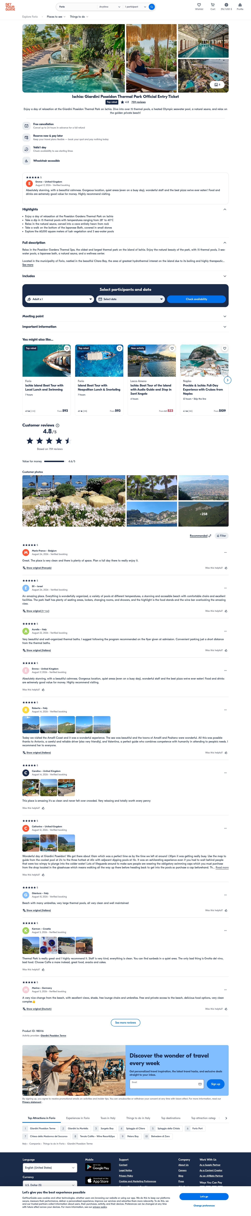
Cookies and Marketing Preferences (137, 1181)
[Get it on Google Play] (98, 1167)
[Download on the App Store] (98, 1181)
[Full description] (225, 243)
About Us (183, 1164)
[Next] (227, 380)
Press (181, 1181)
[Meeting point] (225, 316)
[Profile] (240, 5)
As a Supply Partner (210, 1164)
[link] (46, 380)
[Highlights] (225, 209)
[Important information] (225, 327)
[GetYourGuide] (10, 6)
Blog (180, 1175)
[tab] (41, 1118)
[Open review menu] (225, 552)
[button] (133, 102)
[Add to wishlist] (67, 348)
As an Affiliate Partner (211, 1175)
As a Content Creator (211, 1170)
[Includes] (225, 276)
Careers (182, 1170)
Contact (123, 1164)
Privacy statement (31, 1102)
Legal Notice (125, 1170)
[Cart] (212, 5)
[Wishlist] (199, 5)
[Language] (226, 5)
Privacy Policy (126, 1175)
